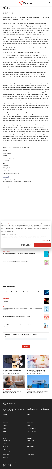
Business (29, 389)
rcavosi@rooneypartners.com (9, 168)
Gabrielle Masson (6, 293)
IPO (3, 290)
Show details (45, 240)
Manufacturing (6, 251)
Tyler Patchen (14, 393)
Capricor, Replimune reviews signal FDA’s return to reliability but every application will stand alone (22, 308)
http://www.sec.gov (41, 62)
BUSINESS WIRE (14, 23)
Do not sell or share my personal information (26, 245)
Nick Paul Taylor (5, 254)
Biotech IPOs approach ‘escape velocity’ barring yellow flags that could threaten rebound (21, 291)
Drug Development (7, 389)
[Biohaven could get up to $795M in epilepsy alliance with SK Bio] (46, 262)
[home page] (9, 403)
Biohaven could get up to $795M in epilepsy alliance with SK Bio (16, 261)
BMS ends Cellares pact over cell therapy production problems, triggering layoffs (19, 253)
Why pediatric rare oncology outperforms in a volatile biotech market (16, 316)
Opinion (4, 314)
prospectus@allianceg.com (9, 69)
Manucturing (6, 298)
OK (42, 244)
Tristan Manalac (5, 263)
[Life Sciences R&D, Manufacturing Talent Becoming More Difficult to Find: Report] (38, 361)
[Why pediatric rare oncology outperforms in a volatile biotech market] (46, 317)
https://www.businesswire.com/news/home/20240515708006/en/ (17, 147)
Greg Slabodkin (39, 373)
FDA (3, 306)
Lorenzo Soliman (16, 373)
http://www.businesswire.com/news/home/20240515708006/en (17, 181)
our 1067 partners (9, 223)
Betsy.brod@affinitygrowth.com (9, 158)
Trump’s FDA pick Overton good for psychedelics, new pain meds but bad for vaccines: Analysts (22, 324)
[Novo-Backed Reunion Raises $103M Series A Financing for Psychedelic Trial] (14, 381)
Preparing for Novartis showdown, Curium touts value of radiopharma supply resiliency (20, 299)
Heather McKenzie (6, 326)
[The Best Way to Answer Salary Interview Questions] (14, 361)
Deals (4, 260)
